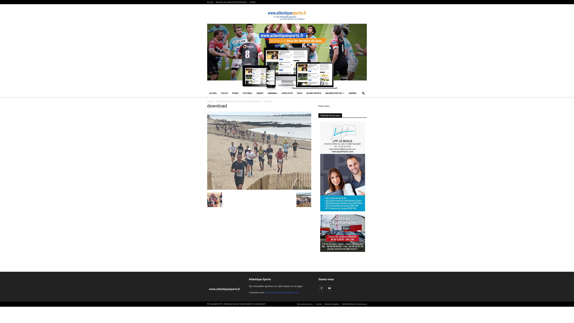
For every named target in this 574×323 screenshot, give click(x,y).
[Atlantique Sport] (287, 14)
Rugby (235, 93)
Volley (224, 93)
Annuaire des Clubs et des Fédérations (231, 2)
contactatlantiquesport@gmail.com (282, 292)
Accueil (210, 2)
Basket (260, 93)
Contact (252, 2)
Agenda (352, 93)
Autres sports (313, 93)
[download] (259, 189)
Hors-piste (287, 93)
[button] (363, 93)
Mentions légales (332, 304)
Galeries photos (333, 93)
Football (247, 93)
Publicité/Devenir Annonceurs (354, 304)
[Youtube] (329, 288)
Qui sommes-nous (305, 304)
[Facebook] (321, 288)
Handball (273, 93)
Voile (299, 93)
